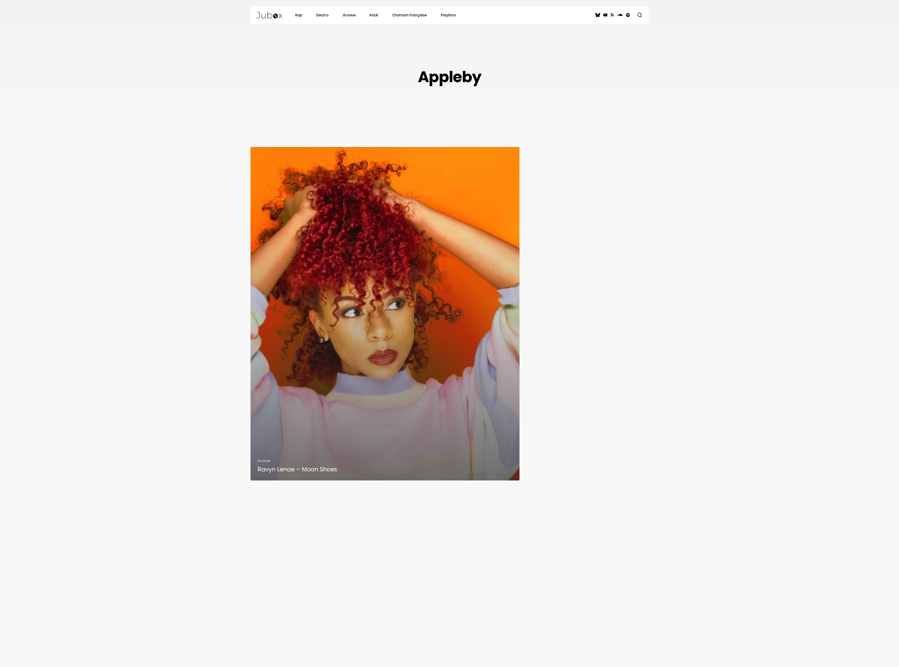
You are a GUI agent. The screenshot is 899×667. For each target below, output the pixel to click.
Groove (264, 461)
